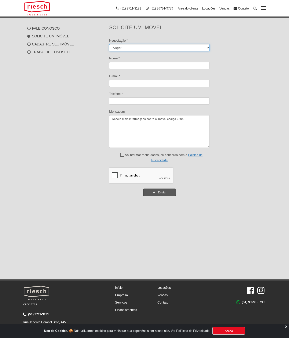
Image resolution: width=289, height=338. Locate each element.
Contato (243, 8)
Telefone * (116, 94)
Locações (209, 8)
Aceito (229, 331)
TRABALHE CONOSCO (50, 52)
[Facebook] (250, 291)
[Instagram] (261, 291)
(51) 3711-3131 (38, 314)
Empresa (121, 295)
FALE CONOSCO (45, 28)
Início (118, 287)
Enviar (161, 192)
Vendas (224, 8)
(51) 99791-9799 (252, 302)
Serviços (121, 302)
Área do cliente (188, 8)
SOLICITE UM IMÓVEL (50, 36)
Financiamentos (126, 310)
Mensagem (117, 111)
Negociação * (118, 40)
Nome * (114, 58)
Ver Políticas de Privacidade (190, 331)
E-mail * (114, 76)
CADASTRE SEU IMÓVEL (52, 44)
